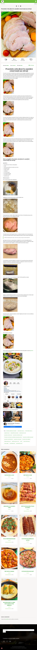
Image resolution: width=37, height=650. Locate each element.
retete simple (6, 443)
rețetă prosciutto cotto (15, 441)
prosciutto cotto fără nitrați (8, 439)
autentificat (7, 619)
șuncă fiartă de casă (19, 443)
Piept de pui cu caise (28, 475)
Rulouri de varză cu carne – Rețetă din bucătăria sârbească (9, 604)
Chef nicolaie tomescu (28, 430)
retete (21, 441)
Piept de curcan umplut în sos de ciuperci (27, 507)
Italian (7, 65)
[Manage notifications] (2, 648)
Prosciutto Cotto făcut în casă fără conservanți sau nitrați (13, 437)
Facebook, (10, 409)
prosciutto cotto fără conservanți (28, 437)
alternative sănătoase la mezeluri (11, 430)
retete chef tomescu (26, 441)
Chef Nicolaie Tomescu (21, 646)
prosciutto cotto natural (17, 439)
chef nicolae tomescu (21, 430)
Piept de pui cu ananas (9, 571)
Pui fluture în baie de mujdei (9, 538)
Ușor (21, 65)
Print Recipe (32, 65)
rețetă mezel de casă (7, 441)
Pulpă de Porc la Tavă (9, 475)
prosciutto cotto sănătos (26, 439)
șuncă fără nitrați (12, 443)
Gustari (14, 65)
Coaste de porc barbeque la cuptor (28, 539)
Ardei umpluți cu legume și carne (9, 507)
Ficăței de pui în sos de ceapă (28, 571)
